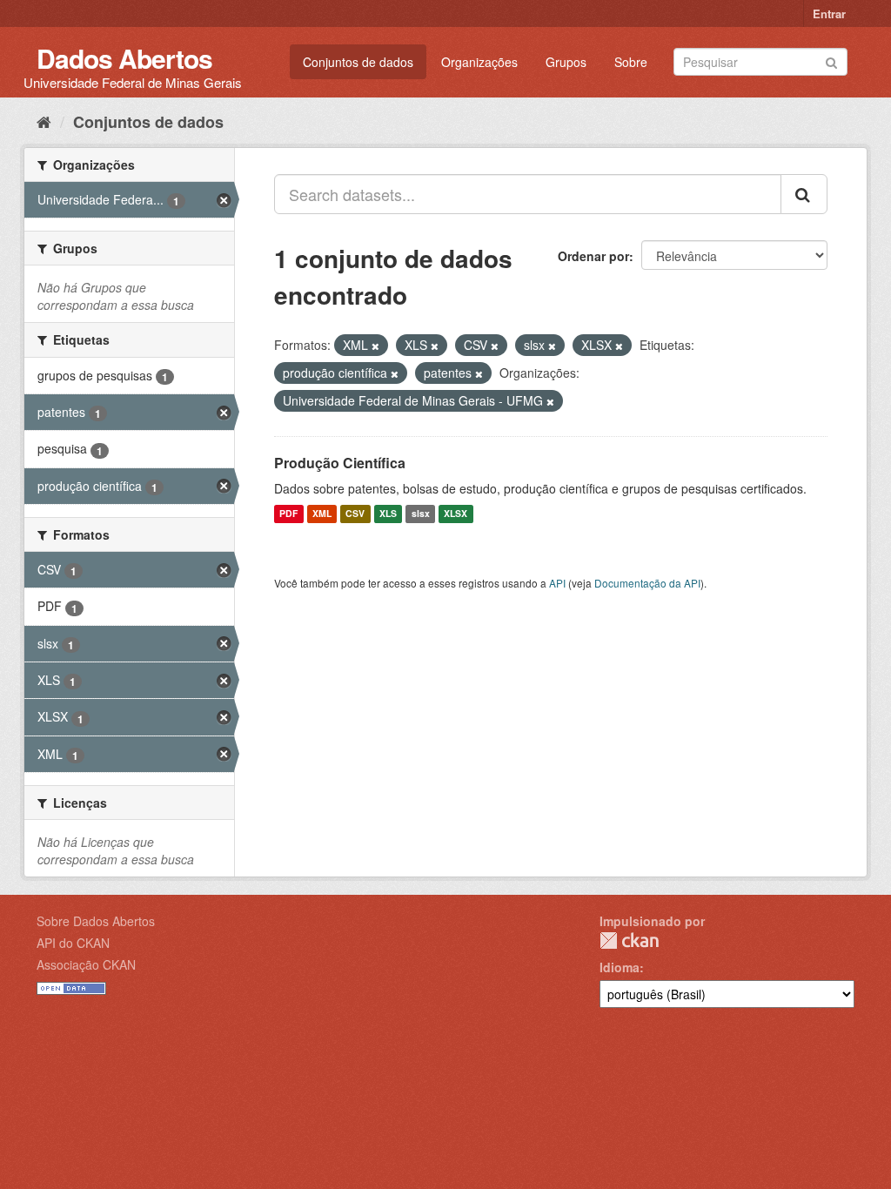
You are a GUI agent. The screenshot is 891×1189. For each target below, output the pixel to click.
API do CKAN (73, 942)
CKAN (629, 940)
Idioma (620, 967)
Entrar (829, 13)
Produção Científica (339, 463)
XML (322, 514)
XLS (388, 514)
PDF (288, 514)
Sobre (630, 62)
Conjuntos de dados (358, 62)
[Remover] (375, 346)
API (557, 582)
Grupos (566, 62)
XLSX (455, 514)
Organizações (479, 62)
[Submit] (831, 60)
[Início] (44, 121)
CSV (355, 514)
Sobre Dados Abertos (96, 921)
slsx (421, 514)
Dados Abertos (124, 58)
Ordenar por (593, 256)
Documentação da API (647, 582)
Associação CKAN (86, 964)
